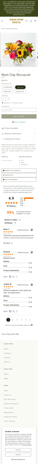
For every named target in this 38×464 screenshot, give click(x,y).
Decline (18, 454)
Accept (18, 450)
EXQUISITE (20, 91)
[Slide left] (15, 70)
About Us (7, 362)
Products (7, 357)
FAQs (6, 391)
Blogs (6, 378)
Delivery (7, 103)
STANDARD (8, 87)
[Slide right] (23, 70)
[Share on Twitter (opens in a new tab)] (13, 277)
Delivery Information (11, 404)
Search (6, 374)
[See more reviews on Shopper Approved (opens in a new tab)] (17, 277)
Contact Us (7, 395)
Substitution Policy (10, 417)
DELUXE (20, 87)
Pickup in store (17, 103)
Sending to (8, 106)
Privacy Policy (27, 445)
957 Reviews (13, 206)
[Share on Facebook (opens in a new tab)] (10, 277)
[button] (27, 21)
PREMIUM (7, 91)
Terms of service (9, 421)
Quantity (4, 96)
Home (3, 28)
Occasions (7, 353)
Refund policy (8, 412)
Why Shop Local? (10, 399)
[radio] (27, 198)
